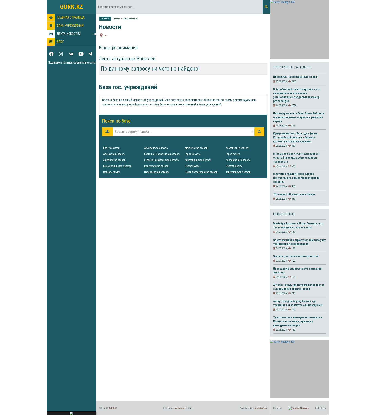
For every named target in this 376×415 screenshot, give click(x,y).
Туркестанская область (238, 171)
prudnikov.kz (261, 408)
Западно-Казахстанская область (161, 159)
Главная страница (71, 17)
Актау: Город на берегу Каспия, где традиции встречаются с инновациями (297, 303)
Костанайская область (238, 159)
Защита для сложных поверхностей (296, 256)
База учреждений (70, 25)
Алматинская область (237, 147)
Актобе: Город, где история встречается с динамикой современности (298, 286)
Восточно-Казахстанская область (162, 154)
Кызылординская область (117, 165)
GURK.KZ (71, 6)
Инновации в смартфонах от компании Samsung (297, 270)
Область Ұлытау (111, 171)
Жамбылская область (114, 159)
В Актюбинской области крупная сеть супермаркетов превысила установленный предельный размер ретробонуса (296, 95)
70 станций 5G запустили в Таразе (294, 194)
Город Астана (233, 154)
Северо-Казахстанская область (201, 171)
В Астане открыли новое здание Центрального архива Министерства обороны (296, 177)
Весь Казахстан (111, 147)
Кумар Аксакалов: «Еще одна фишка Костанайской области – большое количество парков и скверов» (295, 137)
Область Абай (192, 165)
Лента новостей (69, 33)
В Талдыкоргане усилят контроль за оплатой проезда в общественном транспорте (296, 157)
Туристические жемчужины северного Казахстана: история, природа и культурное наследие (297, 321)
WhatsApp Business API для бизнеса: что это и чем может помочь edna (298, 225)
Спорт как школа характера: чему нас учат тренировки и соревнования (299, 241)
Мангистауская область (156, 165)
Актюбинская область (196, 147)
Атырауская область (114, 154)
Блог (60, 42)
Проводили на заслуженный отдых (295, 76)
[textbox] (183, 131)
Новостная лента (130, 18)
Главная (116, 18)
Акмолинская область (156, 147)
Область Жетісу (234, 165)
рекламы (179, 408)
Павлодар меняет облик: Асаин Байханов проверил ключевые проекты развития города (298, 117)
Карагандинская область (198, 159)
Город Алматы (192, 154)
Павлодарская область (156, 171)
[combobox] (183, 131)
